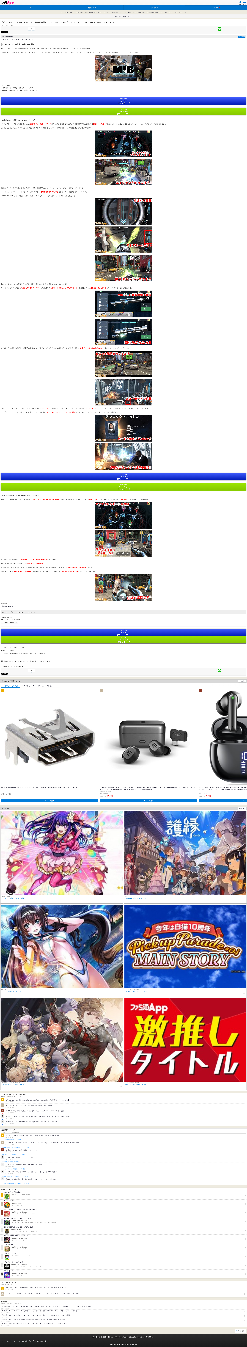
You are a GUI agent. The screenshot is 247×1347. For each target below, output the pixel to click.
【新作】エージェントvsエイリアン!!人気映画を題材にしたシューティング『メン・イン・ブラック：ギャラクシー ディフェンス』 (165, 12)
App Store (123, 101)
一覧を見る (242, 681)
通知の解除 (132, 1337)
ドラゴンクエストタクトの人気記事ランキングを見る (15, 1176)
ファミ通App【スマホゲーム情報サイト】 (73, 12)
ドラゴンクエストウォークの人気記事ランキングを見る (15, 1147)
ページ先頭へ (241, 1331)
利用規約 (104, 1337)
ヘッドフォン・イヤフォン (10, 686)
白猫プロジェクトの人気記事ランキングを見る (13, 1154)
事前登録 (118, 16)
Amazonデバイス (38, 686)
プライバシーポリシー (121, 1337)
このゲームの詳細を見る (10, 622)
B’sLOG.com (150, 1337)
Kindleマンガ (26, 686)
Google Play (123, 111)
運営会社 (110, 1337)
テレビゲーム (51, 686)
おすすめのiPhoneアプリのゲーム (95, 12)
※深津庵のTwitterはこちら (9, 606)
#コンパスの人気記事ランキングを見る (11, 1139)
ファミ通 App (7, 3)
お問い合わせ (96, 1337)
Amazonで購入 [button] (49, 801)
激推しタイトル (127, 16)
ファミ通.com (141, 1337)
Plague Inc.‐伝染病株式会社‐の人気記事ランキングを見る (15, 1183)
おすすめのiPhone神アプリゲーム (116, 12)
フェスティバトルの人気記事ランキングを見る (13, 1169)
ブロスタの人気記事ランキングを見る (11, 1161)
